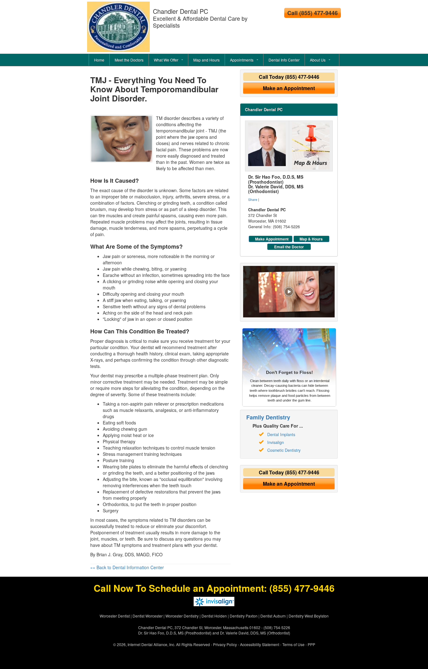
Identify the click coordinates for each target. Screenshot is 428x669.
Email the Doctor (289, 247)
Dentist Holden (214, 615)
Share (252, 199)
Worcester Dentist (115, 615)
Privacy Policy (225, 644)
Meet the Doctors (129, 59)
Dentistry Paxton (244, 615)
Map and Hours (206, 59)
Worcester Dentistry (182, 615)
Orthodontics (115, 504)
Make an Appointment (289, 88)
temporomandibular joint (180, 130)
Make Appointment (272, 239)
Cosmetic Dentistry (283, 450)
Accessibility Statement (259, 644)
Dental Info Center (284, 59)
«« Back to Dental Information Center (127, 567)
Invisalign (275, 442)
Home (99, 59)
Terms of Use (293, 644)
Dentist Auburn (273, 615)
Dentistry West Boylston (309, 615)
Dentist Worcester (148, 615)
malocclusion (147, 196)
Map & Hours (311, 239)
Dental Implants (281, 434)
